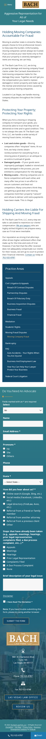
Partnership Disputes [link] (17, 293)
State (7, 476)
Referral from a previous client (23, 521)
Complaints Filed (15, 561)
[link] (30, 4)
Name (6, 417)
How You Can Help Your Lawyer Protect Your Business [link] (21, 368)
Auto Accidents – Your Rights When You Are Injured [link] (23, 354)
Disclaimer (8, 596)
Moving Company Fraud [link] (18, 336)
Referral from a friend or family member (23, 512)
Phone (6, 462)
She (8, 452)
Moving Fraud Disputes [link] (16, 332)
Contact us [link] (30, 254)
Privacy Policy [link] (27, 727)
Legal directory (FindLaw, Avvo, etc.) (23, 506)
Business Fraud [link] (14, 309)
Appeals (11, 547)
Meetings (12, 550)
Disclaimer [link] (9, 727)
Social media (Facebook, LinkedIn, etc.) (24, 499)
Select (6, 404)
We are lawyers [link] (23, 225)
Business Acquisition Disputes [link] (21, 304)
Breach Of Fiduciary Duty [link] (18, 298)
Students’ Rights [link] (12, 327)
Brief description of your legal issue (23, 575)
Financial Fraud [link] (14, 315)
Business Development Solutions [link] (26, 728)
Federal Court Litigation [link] (16, 376)
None (9, 569)
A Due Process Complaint (20, 565)
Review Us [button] (23, 706)
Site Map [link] (18, 727)
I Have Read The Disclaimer (20, 602)
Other (10, 524)
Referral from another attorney (23, 517)
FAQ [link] (7, 348)
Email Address (11, 431)
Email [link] (39, 735)
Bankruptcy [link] (10, 343)
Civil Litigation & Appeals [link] (17, 283)
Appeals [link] (9, 278)
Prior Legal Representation (21, 558)
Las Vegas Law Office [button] (23, 697)
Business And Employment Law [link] (21, 361)
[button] (7, 5)
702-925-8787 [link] (16, 735)
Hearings (11, 554)
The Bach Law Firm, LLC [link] (18, 725)
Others (10, 456)
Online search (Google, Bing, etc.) (24, 493)
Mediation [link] (10, 321)
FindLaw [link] (32, 729)
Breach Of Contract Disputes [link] (20, 287)
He (8, 448)
